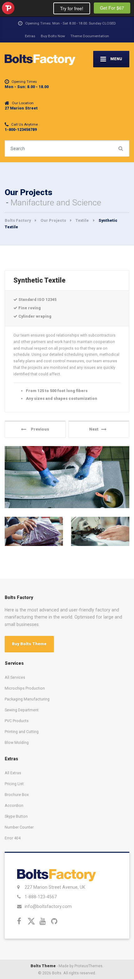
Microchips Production (25, 688)
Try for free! (71, 8)
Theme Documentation (89, 36)
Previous (38, 429)
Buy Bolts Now (53, 36)
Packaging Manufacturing (27, 699)
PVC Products (17, 720)
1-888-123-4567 (41, 896)
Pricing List (14, 783)
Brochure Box (17, 794)
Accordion (14, 805)
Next (95, 429)
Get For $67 (112, 8)
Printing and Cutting (22, 731)
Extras (30, 36)
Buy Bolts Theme (29, 643)
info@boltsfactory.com (48, 906)
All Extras (13, 773)
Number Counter (19, 827)
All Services (15, 677)
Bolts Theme (43, 965)
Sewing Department (22, 710)
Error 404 (13, 838)
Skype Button (16, 816)
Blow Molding (17, 742)
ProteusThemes (8, 8)
